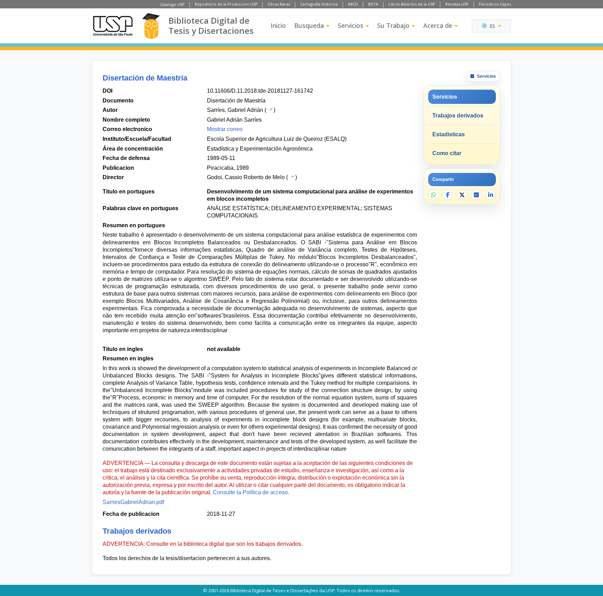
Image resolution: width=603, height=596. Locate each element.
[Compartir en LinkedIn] (490, 195)
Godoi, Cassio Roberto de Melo (246, 177)
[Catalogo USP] (270, 109)
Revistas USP (457, 4)
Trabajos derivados (457, 116)
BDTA (373, 4)
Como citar (446, 153)
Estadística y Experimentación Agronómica (260, 149)
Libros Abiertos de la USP (411, 4)
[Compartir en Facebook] (447, 195)
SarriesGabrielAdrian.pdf (133, 502)
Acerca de (437, 25)
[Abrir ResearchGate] (476, 195)
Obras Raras (279, 4)
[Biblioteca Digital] (151, 26)
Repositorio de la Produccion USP (226, 4)
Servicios (350, 25)
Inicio (278, 25)
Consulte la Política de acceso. (251, 492)
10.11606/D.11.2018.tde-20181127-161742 (260, 91)
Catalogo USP (172, 4)
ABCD (353, 4)
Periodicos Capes (495, 4)
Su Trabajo (393, 25)
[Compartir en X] (462, 195)
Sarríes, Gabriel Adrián (235, 110)
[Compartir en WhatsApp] (433, 195)
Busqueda (309, 25)
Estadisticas (448, 134)
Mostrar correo (225, 129)
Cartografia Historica (319, 4)
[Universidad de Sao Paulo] (112, 26)
